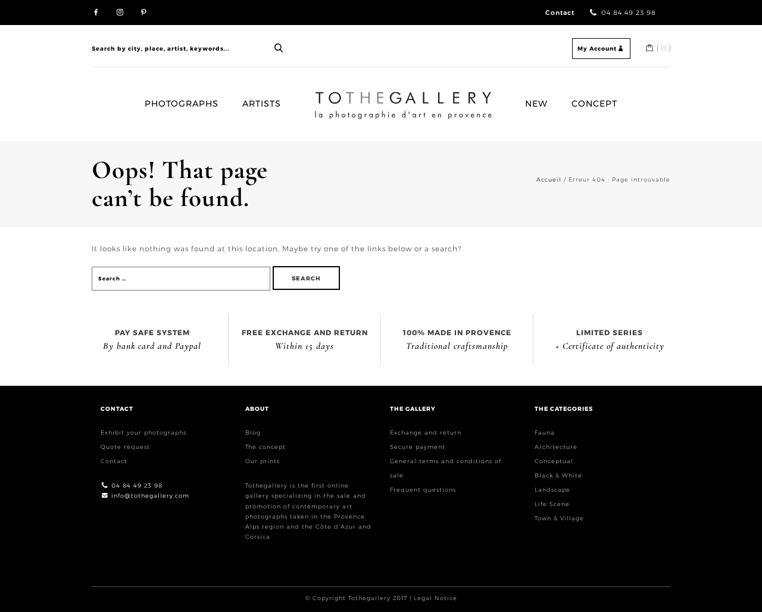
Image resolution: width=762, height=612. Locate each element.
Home (320, 96)
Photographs (181, 103)
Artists (261, 103)
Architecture (556, 447)
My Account (597, 48)
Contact (559, 13)
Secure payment (417, 447)
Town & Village (559, 518)
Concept (594, 103)
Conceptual (554, 461)
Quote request (125, 447)
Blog (253, 432)
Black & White (558, 475)
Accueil (548, 179)
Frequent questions (423, 489)
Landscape (552, 489)
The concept (265, 447)
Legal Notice (435, 598)
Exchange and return (425, 432)
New (536, 103)
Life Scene (552, 504)
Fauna (545, 432)
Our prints (262, 461)
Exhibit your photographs (143, 432)
